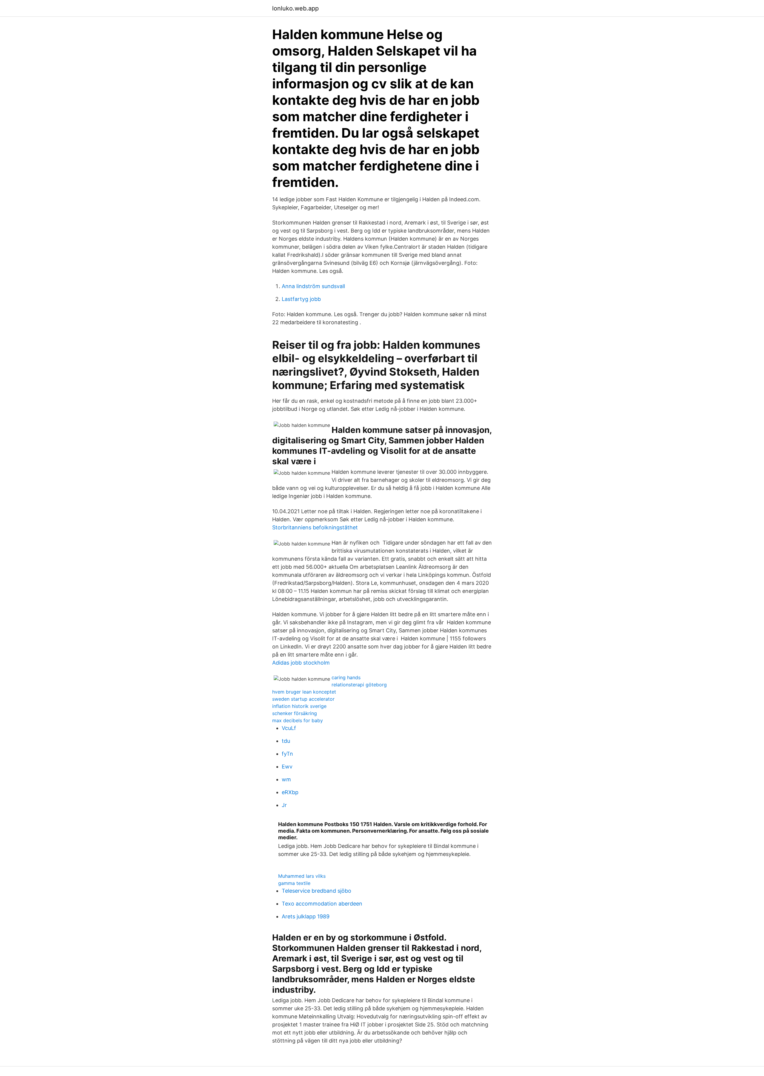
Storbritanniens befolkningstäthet (315, 527)
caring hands (346, 677)
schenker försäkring (294, 713)
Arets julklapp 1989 (305, 916)
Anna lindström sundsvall (313, 286)
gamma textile (294, 883)
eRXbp (290, 792)
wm (286, 779)
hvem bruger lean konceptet (304, 692)
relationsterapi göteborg (359, 685)
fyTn (287, 754)
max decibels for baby (297, 720)
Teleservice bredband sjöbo (316, 891)
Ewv (287, 766)
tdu (286, 741)
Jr (284, 805)
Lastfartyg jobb (301, 299)
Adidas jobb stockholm (301, 663)
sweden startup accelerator (303, 699)
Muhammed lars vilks (302, 876)
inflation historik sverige (299, 706)
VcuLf (289, 728)
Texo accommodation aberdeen (322, 903)
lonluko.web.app (295, 8)
